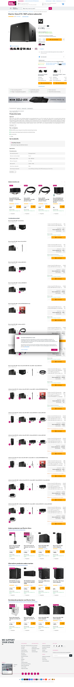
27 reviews (60, 585)
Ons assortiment (34, 645)
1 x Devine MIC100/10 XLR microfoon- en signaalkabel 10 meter (55, 487)
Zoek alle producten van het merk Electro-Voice (16, 529)
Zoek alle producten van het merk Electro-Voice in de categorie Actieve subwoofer (23, 601)
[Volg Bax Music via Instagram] (62, 646)
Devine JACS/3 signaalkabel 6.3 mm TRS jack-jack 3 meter (29, 199)
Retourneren (44, 648)
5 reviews (45, 585)
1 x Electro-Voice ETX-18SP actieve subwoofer (54, 223)
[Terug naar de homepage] (11, 8)
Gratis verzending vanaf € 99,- (24, 3)
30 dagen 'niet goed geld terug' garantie (50, 3)
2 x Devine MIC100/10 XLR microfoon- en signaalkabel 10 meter (55, 266)
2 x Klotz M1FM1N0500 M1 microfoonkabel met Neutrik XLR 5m (55, 465)
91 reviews (31, 203)
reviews (18, 16)
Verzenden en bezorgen (46, 647)
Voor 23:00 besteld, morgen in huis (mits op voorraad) (27, 4)
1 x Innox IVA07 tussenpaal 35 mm (53, 371)
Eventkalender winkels (35, 648)
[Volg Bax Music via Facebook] (54, 646)
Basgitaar (22, 659)
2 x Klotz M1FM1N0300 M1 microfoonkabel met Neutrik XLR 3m (55, 396)
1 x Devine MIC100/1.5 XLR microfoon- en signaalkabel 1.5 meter (55, 373)
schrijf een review (25, 16)
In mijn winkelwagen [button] (54, 39)
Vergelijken (13, 213)
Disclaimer (44, 658)
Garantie (43, 650)
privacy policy (26, 346)
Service (44, 643)
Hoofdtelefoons (23, 654)
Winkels (4, 662)
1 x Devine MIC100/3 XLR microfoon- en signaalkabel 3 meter (55, 488)
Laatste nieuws (34, 647)
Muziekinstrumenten (24, 656)
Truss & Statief (23, 666)
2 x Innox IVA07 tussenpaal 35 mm (53, 395)
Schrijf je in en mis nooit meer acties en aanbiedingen (61, 652)
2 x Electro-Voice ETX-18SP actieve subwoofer (54, 393)
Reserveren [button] (64, 63)
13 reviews (60, 548)
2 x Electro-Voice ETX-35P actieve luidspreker (54, 415)
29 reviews (45, 203)
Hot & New (23, 647)
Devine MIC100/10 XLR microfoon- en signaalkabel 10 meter (15, 199)
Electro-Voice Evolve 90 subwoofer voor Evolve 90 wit (29, 547)
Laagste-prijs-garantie (47, 4)
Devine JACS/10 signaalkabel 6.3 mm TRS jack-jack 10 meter (43, 199)
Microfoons (23, 653)
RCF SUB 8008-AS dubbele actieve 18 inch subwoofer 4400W (29, 582)
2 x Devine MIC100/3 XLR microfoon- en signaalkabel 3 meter (55, 420)
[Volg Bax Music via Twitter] (56, 646)
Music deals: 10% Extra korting (26, 645)
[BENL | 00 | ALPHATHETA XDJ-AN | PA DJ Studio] (37, 100)
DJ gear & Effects (24, 650)
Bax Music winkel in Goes (50, 64)
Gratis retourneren (52, 89)
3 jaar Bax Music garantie (34, 89)
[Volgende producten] (65, 182)
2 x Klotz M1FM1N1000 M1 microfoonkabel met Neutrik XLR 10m (55, 308)
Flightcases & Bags (24, 668)
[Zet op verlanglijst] (64, 39)
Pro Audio (22, 648)
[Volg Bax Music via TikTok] (59, 646)
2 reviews (30, 585)
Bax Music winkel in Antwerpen (51, 63)
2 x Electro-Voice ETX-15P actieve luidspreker (54, 484)
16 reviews (60, 620)
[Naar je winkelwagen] (63, 3)
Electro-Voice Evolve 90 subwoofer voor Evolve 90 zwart (29, 619)
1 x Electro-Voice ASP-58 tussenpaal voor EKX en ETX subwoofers (55, 246)
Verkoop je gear (44, 651)
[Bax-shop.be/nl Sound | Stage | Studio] (12, 3)
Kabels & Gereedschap (25, 665)
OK (54, 349)
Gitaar (22, 657)
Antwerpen (15, 664)
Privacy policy (44, 659)
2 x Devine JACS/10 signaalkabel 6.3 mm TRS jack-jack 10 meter (55, 328)
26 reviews (45, 548)
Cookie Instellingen (24, 349)
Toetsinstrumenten (24, 662)
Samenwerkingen (35, 651)
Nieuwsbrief (34, 650)
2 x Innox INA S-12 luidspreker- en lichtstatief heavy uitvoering (55, 463)
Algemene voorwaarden (46, 656)
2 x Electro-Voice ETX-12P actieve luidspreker (54, 392)
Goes (14, 666)
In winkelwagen (59, 237)
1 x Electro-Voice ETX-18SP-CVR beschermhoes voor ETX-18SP (55, 225)
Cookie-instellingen (45, 661)
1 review (59, 203)
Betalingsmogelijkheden (46, 645)
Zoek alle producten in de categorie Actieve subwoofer (18, 565)
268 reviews (17, 203)
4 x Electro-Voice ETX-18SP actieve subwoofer (54, 439)
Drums (22, 660)
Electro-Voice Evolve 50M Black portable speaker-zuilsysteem (14, 547)
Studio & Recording (24, 651)
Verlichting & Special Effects (26, 663)
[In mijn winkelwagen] (18, 206)
